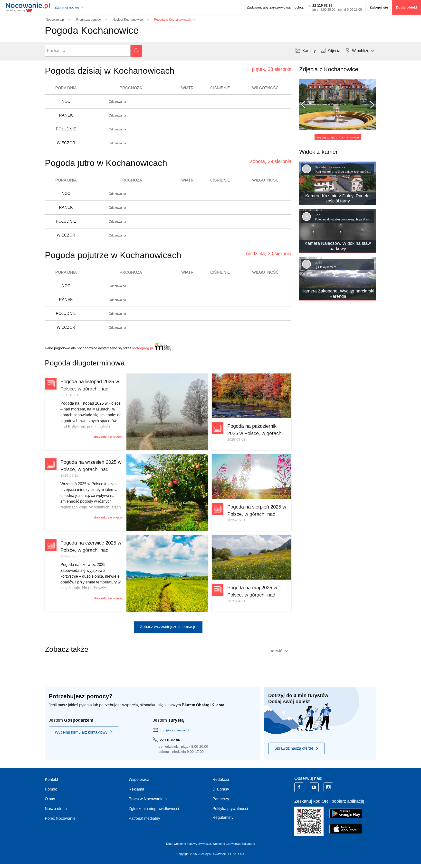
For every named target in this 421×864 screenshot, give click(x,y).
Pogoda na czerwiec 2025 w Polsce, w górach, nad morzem (90, 550)
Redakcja (220, 779)
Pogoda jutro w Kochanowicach (106, 163)
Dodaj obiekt (406, 7)
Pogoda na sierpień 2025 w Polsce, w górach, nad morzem (256, 514)
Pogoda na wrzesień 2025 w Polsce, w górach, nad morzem (90, 469)
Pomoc (51, 789)
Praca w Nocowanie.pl (148, 799)
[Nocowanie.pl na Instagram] (328, 787)
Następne (370, 104)
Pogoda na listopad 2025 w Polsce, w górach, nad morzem (89, 389)
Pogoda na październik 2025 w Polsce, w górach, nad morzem (255, 433)
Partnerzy (220, 799)
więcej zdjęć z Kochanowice (337, 137)
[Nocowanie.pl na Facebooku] (299, 787)
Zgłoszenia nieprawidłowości (154, 809)
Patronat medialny (144, 818)
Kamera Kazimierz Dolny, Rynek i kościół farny (337, 198)
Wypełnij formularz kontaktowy (81, 732)
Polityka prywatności (230, 809)
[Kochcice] (337, 104)
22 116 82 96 (322, 5)
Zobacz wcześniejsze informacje (168, 627)
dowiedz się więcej (108, 437)
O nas (50, 799)
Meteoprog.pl (142, 348)
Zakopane (248, 844)
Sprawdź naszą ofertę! (293, 748)
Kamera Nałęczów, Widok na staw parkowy (338, 246)
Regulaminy (222, 817)
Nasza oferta (56, 809)
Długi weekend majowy (181, 844)
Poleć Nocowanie (60, 818)
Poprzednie (305, 104)
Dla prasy (220, 789)
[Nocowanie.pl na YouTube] (314, 787)
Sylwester (204, 844)
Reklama (136, 789)
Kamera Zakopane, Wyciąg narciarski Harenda (337, 294)
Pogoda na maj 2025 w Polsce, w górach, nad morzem (252, 595)
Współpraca (139, 779)
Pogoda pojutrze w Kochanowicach (113, 255)
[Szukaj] (136, 51)
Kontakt (51, 779)
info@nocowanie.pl (174, 730)
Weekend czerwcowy (226, 844)
